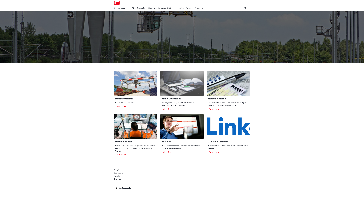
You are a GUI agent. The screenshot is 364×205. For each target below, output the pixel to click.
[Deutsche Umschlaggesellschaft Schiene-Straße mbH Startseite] (117, 3)
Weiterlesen (121, 107)
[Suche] (245, 8)
